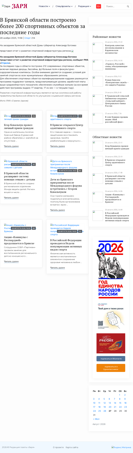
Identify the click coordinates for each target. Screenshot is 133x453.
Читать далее (11, 146)
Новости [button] (43, 6)
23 (125, 407)
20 (110, 407)
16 (125, 403)
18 (99, 407)
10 (94, 403)
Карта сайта (72, 447)
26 (105, 411)
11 (99, 403)
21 (115, 407)
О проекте (58, 447)
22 (120, 407)
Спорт (27, 38)
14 (115, 403)
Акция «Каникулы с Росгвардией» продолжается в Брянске (19, 240)
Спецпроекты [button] (63, 6)
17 (94, 407)
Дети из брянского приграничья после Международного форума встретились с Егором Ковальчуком (66, 186)
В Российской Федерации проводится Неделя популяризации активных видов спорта (66, 244)
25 (99, 411)
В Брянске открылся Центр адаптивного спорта (66, 126)
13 (110, 403)
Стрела (5, 63)
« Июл (96, 419)
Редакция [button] (83, 6)
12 (105, 403)
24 (94, 411)
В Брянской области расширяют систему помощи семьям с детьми (19, 176)
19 (105, 407)
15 (120, 403)
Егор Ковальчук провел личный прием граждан (18, 126)
